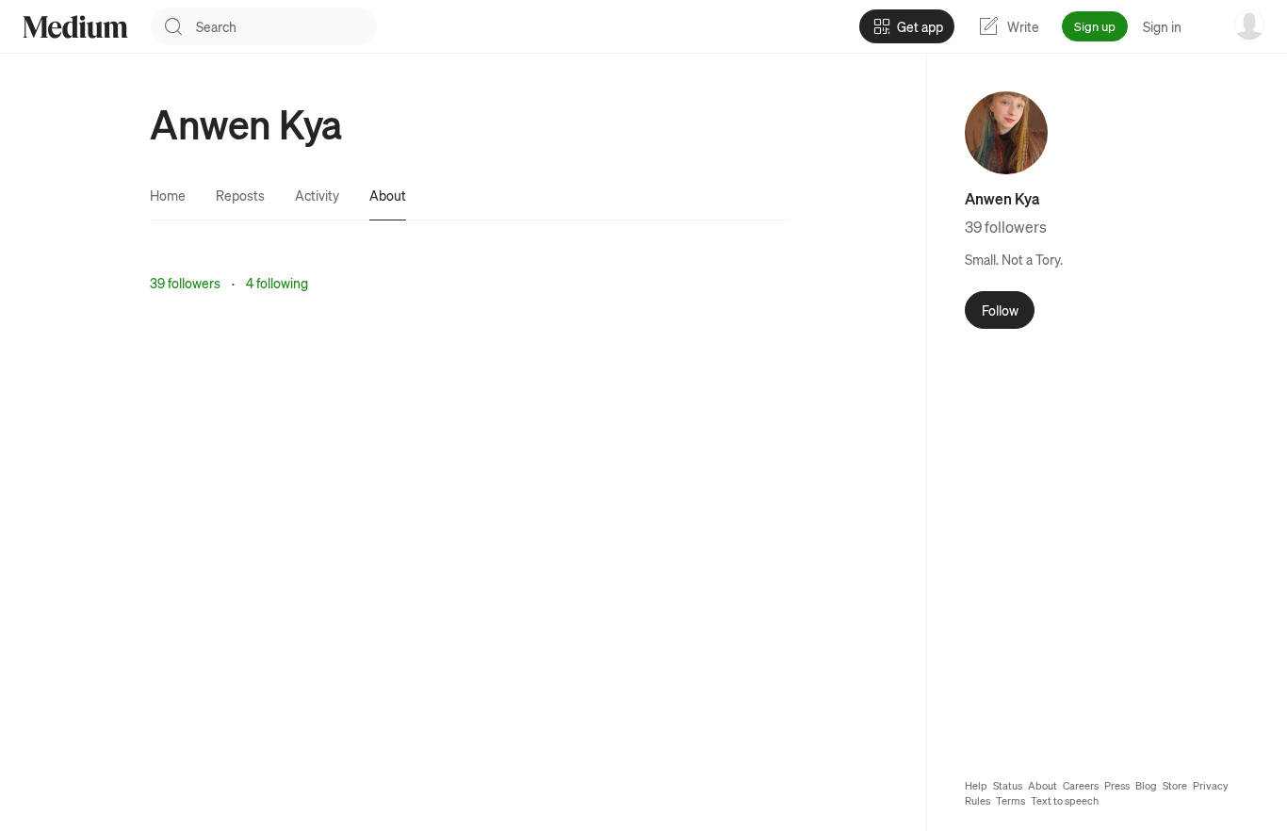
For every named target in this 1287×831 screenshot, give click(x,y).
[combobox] (286, 26)
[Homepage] (75, 27)
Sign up (1095, 26)
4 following (277, 282)
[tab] (168, 195)
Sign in (1162, 26)
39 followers (185, 282)
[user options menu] (1249, 24)
